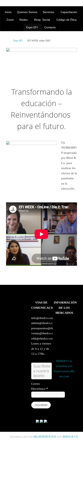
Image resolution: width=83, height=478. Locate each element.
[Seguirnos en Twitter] (41, 422)
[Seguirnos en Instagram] (45, 422)
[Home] (7, 40)
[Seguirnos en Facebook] (37, 422)
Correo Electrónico (39, 386)
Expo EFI (18, 40)
